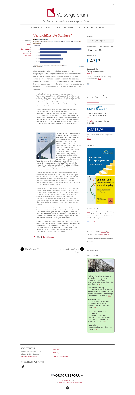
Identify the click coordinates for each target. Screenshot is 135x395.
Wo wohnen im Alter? (31, 249)
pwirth (29, 45)
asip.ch (89, 73)
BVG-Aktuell (36, 27)
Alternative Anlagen (27, 55)
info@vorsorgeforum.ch (28, 357)
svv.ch (89, 139)
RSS (113, 4)
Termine (57, 27)
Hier (88, 212)
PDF (108, 232)
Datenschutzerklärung (61, 356)
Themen (48, 27)
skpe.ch (89, 117)
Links (79, 27)
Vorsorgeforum (66, 380)
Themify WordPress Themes (74, 383)
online (103, 232)
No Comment (68, 27)
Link (99, 79)
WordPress (62, 383)
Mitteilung (91, 121)
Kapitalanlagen (26, 49)
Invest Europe (48, 237)
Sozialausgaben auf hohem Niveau (71, 250)
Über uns (100, 27)
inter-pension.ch (93, 102)
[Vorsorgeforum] (67, 16)
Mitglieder (88, 27)
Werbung (56, 353)
